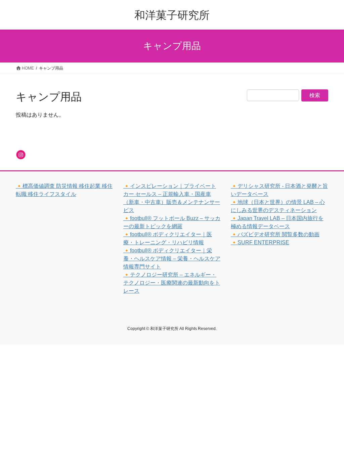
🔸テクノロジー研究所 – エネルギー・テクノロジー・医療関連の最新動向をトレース (171, 283)
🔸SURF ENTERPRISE (260, 242)
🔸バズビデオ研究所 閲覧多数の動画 (275, 234)
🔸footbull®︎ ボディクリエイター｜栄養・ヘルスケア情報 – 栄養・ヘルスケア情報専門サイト (171, 258)
